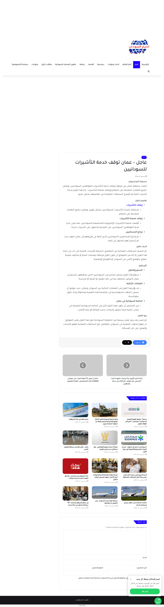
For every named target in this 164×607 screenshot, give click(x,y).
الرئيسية (145, 65)
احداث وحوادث (113, 65)
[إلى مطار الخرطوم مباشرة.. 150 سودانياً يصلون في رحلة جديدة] (75, 493)
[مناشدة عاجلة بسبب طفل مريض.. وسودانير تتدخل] (134, 493)
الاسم (144, 558)
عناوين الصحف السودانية (65, 65)
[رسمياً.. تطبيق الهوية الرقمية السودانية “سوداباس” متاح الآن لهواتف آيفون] (134, 410)
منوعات (34, 65)
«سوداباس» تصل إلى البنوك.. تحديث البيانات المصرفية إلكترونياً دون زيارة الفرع (134, 449)
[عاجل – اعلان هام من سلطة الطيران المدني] (75, 438)
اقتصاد (91, 65)
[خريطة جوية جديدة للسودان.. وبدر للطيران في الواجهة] (104, 492)
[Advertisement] (82, 17)
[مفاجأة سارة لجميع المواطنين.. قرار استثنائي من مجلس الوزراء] (104, 438)
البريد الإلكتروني (141, 568)
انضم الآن (145, 591)
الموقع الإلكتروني (97, 568)
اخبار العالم (126, 65)
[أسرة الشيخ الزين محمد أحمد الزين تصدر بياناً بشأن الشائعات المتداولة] (134, 465)
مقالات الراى (46, 65)
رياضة (82, 65)
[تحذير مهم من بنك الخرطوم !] (75, 410)
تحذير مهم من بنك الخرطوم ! (78, 419)
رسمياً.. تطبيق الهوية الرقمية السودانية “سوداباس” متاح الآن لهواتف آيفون (136, 422)
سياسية (100, 65)
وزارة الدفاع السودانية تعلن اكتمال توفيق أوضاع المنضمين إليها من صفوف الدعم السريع (106, 422)
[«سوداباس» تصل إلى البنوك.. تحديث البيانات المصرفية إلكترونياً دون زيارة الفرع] (134, 438)
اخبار (136, 65)
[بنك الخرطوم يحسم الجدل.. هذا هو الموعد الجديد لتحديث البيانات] (75, 466)
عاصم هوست (79, 600)
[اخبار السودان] (138, 47)
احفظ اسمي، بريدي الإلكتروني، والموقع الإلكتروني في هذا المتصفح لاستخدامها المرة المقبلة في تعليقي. (111, 578)
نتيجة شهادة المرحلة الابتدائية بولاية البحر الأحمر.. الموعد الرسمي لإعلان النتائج (105, 477)
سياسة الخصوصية (20, 65)
